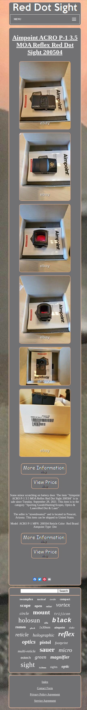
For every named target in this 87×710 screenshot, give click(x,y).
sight (28, 665)
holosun (29, 620)
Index (45, 682)
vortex (63, 605)
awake (53, 599)
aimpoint (59, 627)
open (38, 606)
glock (32, 628)
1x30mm (44, 627)
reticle (22, 635)
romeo (20, 627)
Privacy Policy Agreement (45, 694)
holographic (43, 635)
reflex (66, 634)
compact (65, 599)
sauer (47, 649)
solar (49, 606)
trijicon (62, 614)
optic (65, 666)
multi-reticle (27, 651)
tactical (41, 599)
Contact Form (45, 688)
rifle (46, 623)
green (40, 657)
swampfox (26, 599)
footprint (61, 643)
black (61, 620)
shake (71, 627)
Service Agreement (45, 700)
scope (25, 605)
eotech (26, 658)
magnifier (59, 657)
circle (24, 613)
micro (65, 650)
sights (53, 667)
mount (41, 612)
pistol (45, 642)
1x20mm (42, 668)
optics (29, 642)
